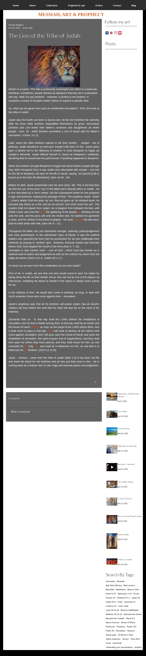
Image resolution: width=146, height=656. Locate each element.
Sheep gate (111, 635)
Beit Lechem (129, 585)
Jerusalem (110, 581)
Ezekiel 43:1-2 (123, 598)
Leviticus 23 (111, 606)
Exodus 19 (110, 598)
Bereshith (110, 589)
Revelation (120, 631)
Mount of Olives (128, 622)
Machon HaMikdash (130, 610)
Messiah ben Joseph (115, 618)
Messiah (120, 581)
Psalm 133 (131, 626)
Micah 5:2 (130, 618)
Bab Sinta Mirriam (114, 585)
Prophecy (120, 626)
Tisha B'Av (135, 639)
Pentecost (110, 626)
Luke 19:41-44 (112, 610)
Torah (108, 643)
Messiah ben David (132, 614)
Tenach (125, 639)
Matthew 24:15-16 (114, 614)
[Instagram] (115, 33)
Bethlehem (121, 589)
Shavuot (131, 631)
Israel (119, 602)
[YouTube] (119, 33)
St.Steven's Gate (125, 635)
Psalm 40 (110, 631)
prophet (137, 647)
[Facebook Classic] (107, 33)
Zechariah (117, 643)
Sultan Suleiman (113, 639)
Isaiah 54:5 (111, 602)
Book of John (133, 589)
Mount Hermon (112, 622)
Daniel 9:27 (111, 593)
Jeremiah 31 (129, 602)
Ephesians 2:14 (125, 593)
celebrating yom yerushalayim (119, 647)
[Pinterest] (111, 33)
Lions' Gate (123, 606)
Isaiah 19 (136, 598)
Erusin (136, 593)
